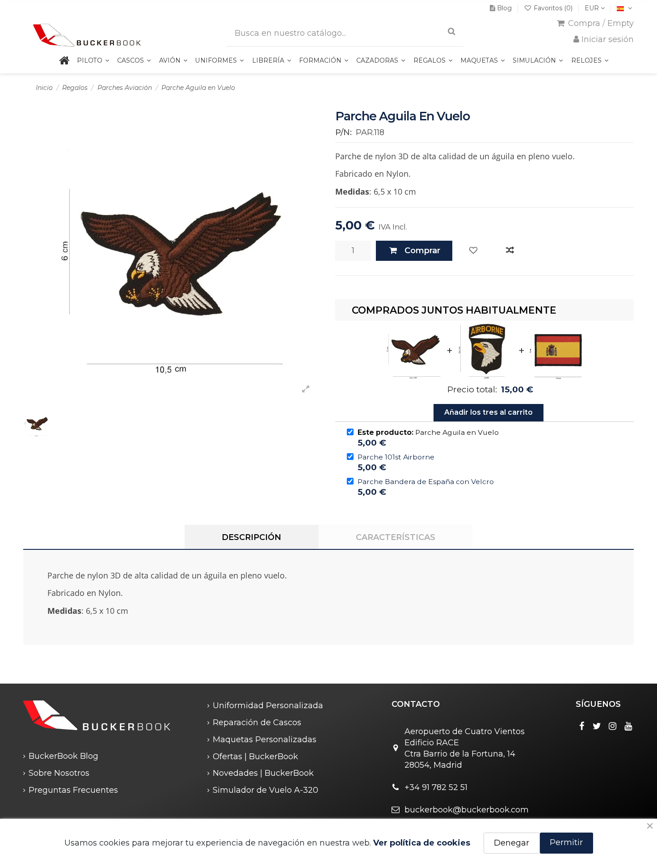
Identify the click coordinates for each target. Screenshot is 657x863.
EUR (593, 8)
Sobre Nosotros (59, 773)
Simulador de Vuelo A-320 (265, 790)
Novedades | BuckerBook (263, 773)
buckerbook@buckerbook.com (466, 810)
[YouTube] (628, 726)
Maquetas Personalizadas (264, 739)
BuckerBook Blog (63, 756)
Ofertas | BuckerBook (255, 756)
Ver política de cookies (421, 843)
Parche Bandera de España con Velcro (426, 481)
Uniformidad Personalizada (268, 705)
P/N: (343, 132)
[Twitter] (597, 726)
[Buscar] (451, 31)
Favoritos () (553, 8)
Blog (504, 8)
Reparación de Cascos (257, 722)
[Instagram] (613, 726)
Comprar (422, 250)
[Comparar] (510, 251)
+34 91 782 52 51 (435, 787)
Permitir (566, 842)
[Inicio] (64, 61)
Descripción (251, 537)
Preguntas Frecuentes (73, 790)
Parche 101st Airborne (396, 457)
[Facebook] (581, 726)
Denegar (511, 843)
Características (395, 537)
